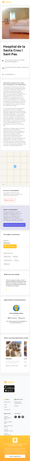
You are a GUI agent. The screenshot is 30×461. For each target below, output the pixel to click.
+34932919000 (9, 74)
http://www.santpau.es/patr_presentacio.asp (17, 67)
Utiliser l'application (15, 456)
